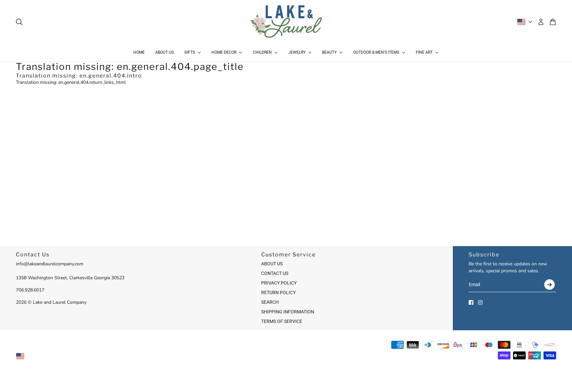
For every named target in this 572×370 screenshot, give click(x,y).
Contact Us (274, 273)
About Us (272, 263)
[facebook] (471, 302)
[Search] (19, 22)
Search (270, 302)
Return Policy (278, 292)
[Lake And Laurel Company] (286, 21)
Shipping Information (287, 311)
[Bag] (552, 22)
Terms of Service (281, 321)
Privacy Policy (279, 283)
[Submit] (549, 284)
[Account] (541, 22)
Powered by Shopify (286, 355)
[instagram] (480, 302)
